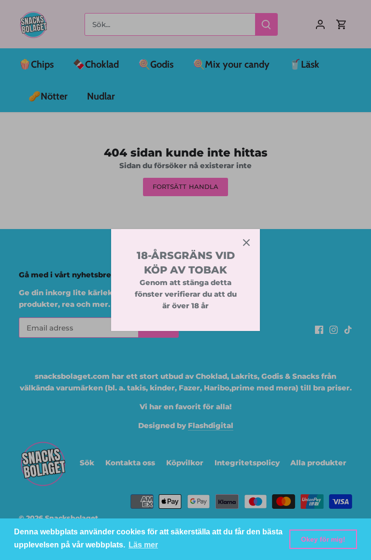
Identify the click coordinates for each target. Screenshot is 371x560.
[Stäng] (246, 242)
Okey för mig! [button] (323, 539)
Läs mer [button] (143, 545)
